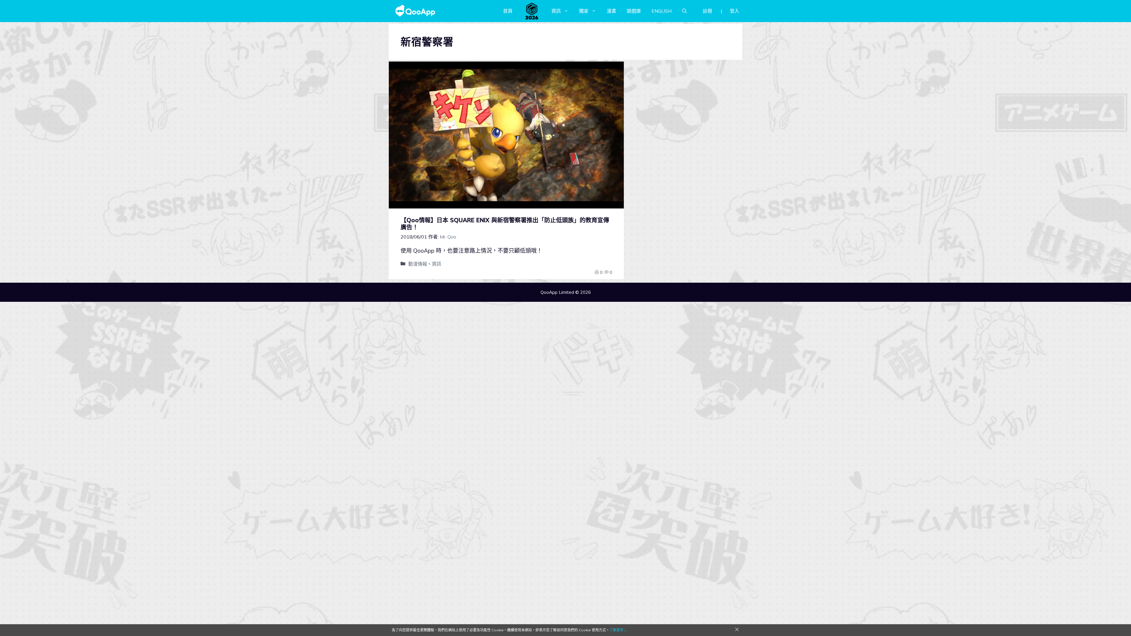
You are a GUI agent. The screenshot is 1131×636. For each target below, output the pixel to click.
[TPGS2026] (532, 11)
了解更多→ (618, 630)
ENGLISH (662, 11)
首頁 (507, 11)
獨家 (583, 11)
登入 (734, 11)
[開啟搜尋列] (684, 11)
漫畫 (611, 11)
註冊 (707, 11)
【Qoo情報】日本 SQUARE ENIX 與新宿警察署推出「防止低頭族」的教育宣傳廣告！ (505, 223)
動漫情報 (417, 264)
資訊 (556, 11)
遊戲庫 (634, 11)
